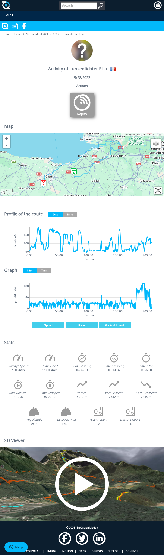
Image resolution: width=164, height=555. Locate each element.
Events (18, 34)
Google (158, 134)
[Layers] (156, 143)
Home (6, 34)
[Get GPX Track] (15, 26)
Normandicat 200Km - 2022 (42, 34)
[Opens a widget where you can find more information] (16, 547)
